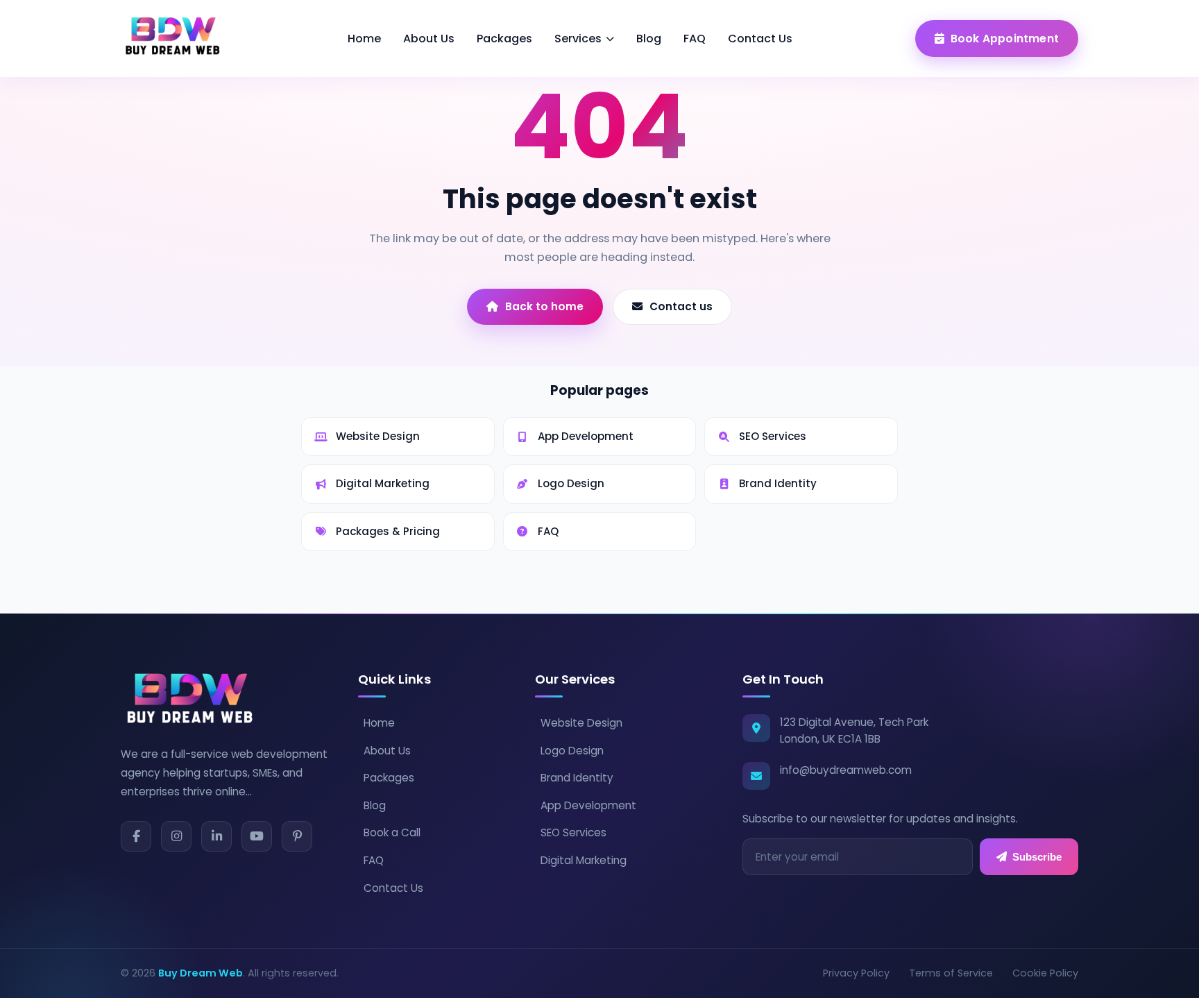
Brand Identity (577, 777)
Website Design (581, 723)
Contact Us (760, 38)
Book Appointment (1005, 38)
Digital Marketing (584, 860)
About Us (428, 38)
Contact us (681, 306)
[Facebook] (136, 836)
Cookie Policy (1045, 973)
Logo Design (572, 750)
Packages (504, 38)
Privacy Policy (856, 973)
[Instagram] (176, 836)
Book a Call (392, 832)
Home (364, 38)
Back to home (544, 306)
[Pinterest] (297, 836)
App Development (588, 805)
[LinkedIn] (216, 836)
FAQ (694, 38)
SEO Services (573, 832)
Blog (648, 38)
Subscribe (1037, 857)
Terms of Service (951, 973)
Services (578, 38)
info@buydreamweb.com (846, 770)
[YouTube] (256, 836)
